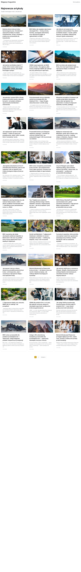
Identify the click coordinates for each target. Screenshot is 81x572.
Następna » (43, 357)
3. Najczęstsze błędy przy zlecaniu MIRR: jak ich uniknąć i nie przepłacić (13, 304)
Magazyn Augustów (8, 2)
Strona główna (76, 2)
